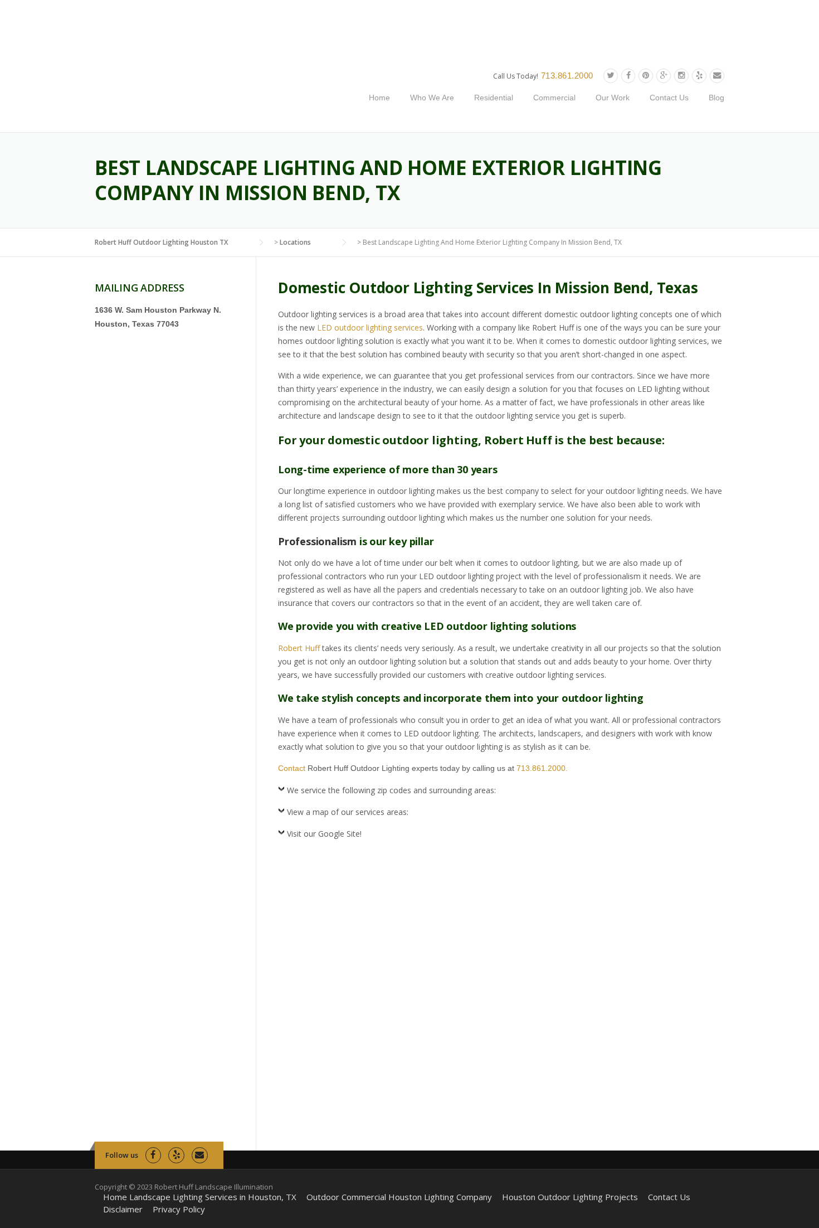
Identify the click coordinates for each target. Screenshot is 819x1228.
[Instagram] (681, 75)
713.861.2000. (542, 768)
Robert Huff (299, 648)
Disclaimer (123, 1209)
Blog (716, 97)
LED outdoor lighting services (370, 327)
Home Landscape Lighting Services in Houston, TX (199, 1197)
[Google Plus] (663, 75)
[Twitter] (610, 75)
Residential (493, 97)
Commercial (554, 97)
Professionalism (317, 541)
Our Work (613, 97)
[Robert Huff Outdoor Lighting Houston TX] (205, 92)
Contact (291, 768)
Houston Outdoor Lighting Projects (570, 1197)
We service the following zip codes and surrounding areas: (391, 790)
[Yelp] (699, 75)
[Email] (717, 75)
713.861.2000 (567, 75)
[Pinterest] (645, 75)
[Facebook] (628, 75)
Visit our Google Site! (324, 833)
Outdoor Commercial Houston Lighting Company (399, 1197)
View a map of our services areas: (347, 812)
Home (379, 97)
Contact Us (669, 97)
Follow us (121, 1155)
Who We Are (432, 97)
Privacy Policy (179, 1209)
